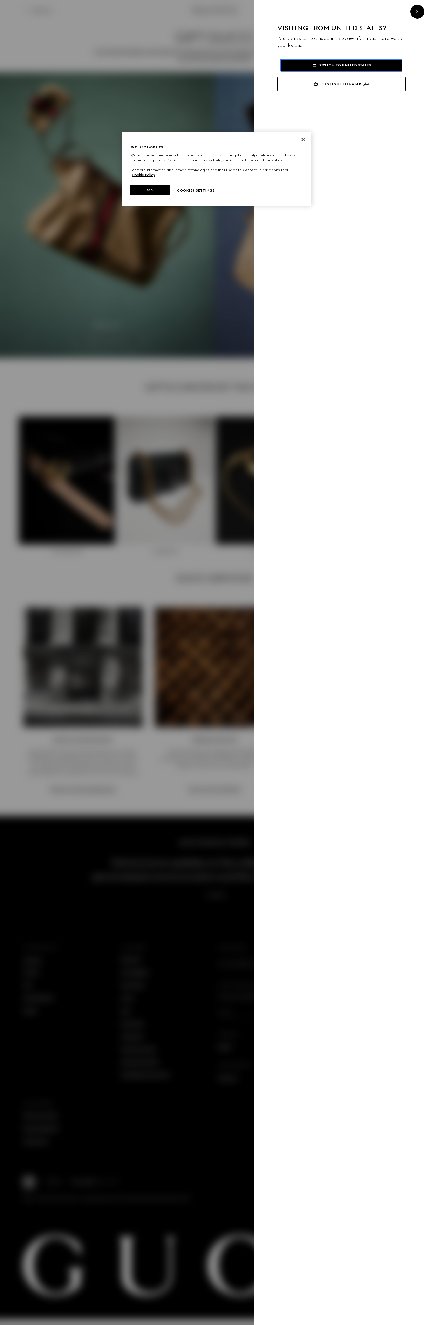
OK (150, 190)
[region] (216, 169)
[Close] (417, 12)
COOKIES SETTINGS (195, 190)
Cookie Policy (143, 175)
